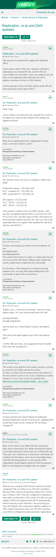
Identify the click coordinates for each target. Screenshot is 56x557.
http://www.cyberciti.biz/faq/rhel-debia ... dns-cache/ (25, 381)
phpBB (21, 551)
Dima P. (5, 96)
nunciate (5, 473)
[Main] (28, 5)
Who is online (9, 532)
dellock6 (5, 128)
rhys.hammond (36, 534)
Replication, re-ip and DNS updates (22, 27)
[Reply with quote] (50, 48)
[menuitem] (51, 12)
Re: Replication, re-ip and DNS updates (20, 103)
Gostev (5, 433)
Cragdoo (5, 47)
